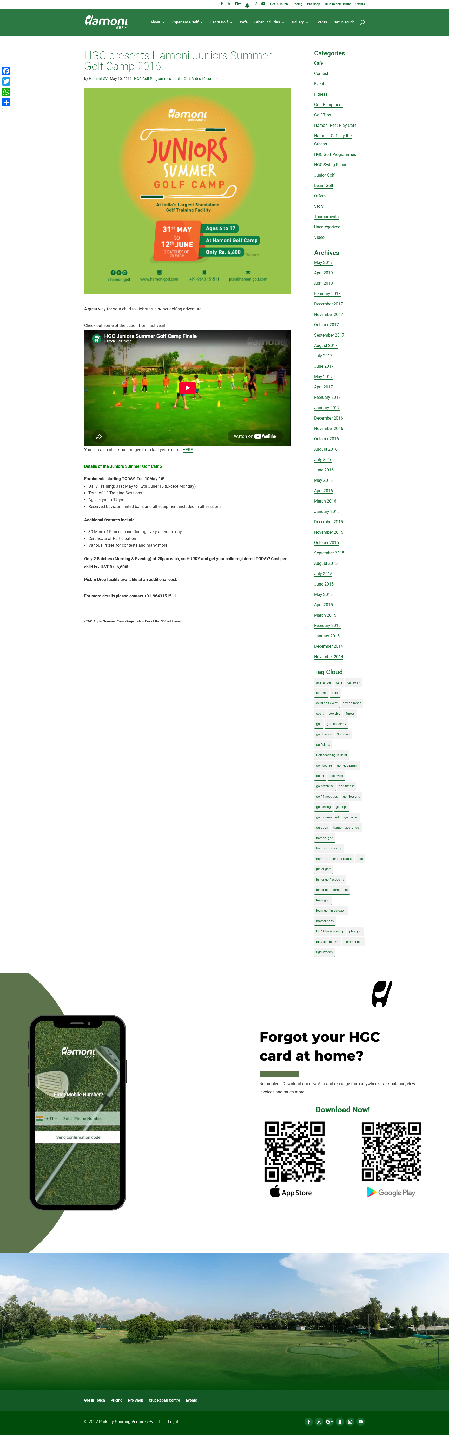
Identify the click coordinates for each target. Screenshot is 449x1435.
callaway (353, 682)
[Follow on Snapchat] (340, 1422)
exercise (334, 713)
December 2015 (328, 521)
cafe (339, 682)
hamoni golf (324, 838)
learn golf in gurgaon (331, 910)
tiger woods (324, 952)
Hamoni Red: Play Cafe (335, 125)
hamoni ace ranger (346, 828)
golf (319, 724)
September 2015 (329, 553)
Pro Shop (313, 4)
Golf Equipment (328, 104)
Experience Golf (185, 22)
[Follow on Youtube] (360, 1422)
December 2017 (328, 304)
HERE (188, 449)
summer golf (353, 942)
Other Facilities (267, 22)
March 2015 (325, 615)
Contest (321, 73)
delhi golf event (327, 703)
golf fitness (346, 786)
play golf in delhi (327, 942)
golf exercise (325, 786)
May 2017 (323, 376)
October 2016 (326, 438)
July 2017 (323, 355)
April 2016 (323, 490)
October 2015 (326, 542)
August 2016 (326, 449)
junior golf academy (330, 879)
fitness (350, 713)
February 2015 (327, 625)
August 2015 (326, 563)
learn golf (322, 900)
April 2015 (323, 604)
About (155, 22)
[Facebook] (6, 71)
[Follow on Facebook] (309, 1422)
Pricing (297, 4)
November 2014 (328, 656)
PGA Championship (330, 931)
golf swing (323, 807)
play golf (355, 931)
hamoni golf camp (329, 848)
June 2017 (324, 366)
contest (321, 693)
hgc (360, 859)
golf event (336, 776)
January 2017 (327, 407)
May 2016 (323, 480)
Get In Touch (279, 4)
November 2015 (328, 532)
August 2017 (326, 345)
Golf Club (343, 734)
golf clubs (323, 745)
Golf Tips (322, 115)
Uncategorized (327, 227)
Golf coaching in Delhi (331, 755)
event (320, 713)
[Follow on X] (319, 1422)
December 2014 (328, 646)
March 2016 (325, 501)
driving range (352, 703)
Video (196, 78)
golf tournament (327, 817)
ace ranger (323, 682)
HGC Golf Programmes (152, 78)
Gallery (298, 22)
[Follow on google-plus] (329, 1422)
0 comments (213, 78)
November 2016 (328, 428)
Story (319, 206)
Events (360, 4)
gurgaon (322, 828)
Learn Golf (219, 22)
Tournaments (326, 216)
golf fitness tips (327, 796)
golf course (324, 765)
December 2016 (328, 418)
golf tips (341, 807)
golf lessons (351, 796)
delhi (335, 693)
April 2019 (323, 272)
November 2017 (328, 314)
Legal (173, 1421)
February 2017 (327, 397)
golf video (351, 817)
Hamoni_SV (98, 78)
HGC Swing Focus (330, 164)
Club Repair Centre (338, 4)
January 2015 (327, 635)
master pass (325, 921)
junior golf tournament (332, 890)
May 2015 (323, 594)
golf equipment (347, 765)
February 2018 (327, 293)
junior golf (323, 869)
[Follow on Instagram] (350, 1422)
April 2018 (323, 283)
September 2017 (329, 335)
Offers (320, 195)
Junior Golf (181, 78)
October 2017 (326, 324)
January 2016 (327, 511)
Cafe (244, 22)
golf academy (336, 724)
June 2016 (324, 470)
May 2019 (323, 262)
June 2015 (324, 584)
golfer (320, 776)
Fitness (320, 94)
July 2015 (323, 573)
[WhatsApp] (6, 92)
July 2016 (323, 459)
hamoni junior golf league (334, 859)
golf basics (324, 734)
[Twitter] (6, 81)
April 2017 (323, 387)
